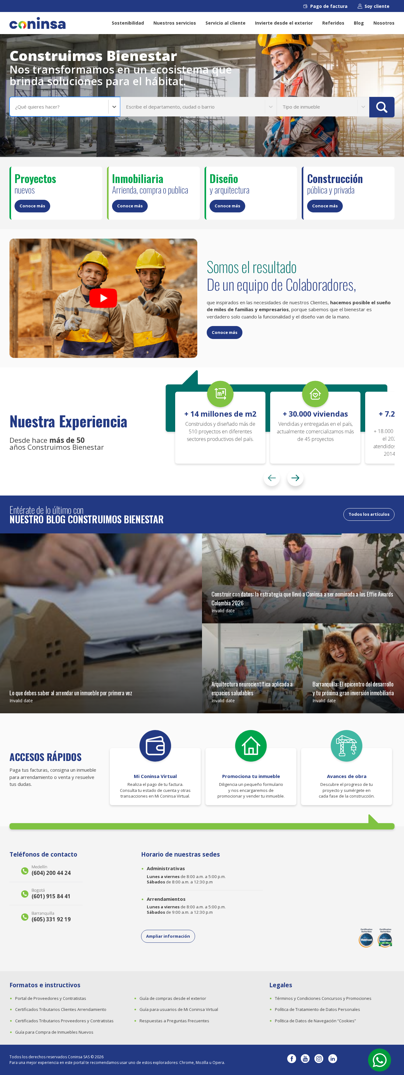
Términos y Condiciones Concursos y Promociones (323, 998)
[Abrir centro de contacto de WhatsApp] (379, 1060)
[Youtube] (305, 1060)
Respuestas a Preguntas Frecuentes (174, 1021)
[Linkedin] (332, 1060)
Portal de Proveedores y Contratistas (50, 998)
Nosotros (384, 23)
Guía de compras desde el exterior (173, 998)
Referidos (333, 23)
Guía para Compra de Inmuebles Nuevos (54, 1032)
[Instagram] (318, 1060)
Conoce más (32, 206)
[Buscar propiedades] (382, 107)
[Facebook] (291, 1060)
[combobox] (15, 106)
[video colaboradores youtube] (103, 298)
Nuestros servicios (174, 23)
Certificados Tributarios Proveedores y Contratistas (64, 1021)
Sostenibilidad (128, 23)
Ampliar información (168, 936)
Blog (359, 23)
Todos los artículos (368, 514)
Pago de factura (329, 6)
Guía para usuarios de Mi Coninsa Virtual (179, 1009)
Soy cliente (377, 6)
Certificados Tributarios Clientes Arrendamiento (60, 1009)
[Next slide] (295, 478)
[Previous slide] (272, 478)
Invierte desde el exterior (284, 23)
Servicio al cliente (225, 23)
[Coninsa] (37, 23)
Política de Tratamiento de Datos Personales (317, 1009)
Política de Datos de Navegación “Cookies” (315, 1021)
